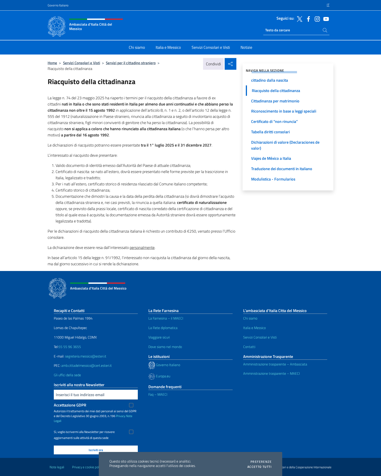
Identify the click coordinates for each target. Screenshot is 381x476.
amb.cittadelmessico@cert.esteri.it (86, 365)
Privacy (120, 416)
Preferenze (261, 461)
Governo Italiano (58, 5)
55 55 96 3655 (69, 346)
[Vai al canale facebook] (307, 18)
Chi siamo (250, 318)
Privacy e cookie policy (87, 467)
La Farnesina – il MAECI (165, 318)
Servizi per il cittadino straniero (131, 63)
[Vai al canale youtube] (325, 18)
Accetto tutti (259, 466)
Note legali (57, 467)
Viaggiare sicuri (159, 337)
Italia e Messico (254, 327)
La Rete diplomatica (162, 327)
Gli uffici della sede (67, 375)
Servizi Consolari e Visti (81, 63)
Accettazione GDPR (70, 405)
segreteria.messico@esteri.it (85, 356)
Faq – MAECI (157, 394)
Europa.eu (162, 376)
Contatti (249, 346)
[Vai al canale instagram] (316, 18)
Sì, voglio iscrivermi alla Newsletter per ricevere (84, 431)
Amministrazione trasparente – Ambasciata (275, 364)
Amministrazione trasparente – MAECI (271, 373)
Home (52, 63)
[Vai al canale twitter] (298, 18)
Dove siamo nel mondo (165, 346)
